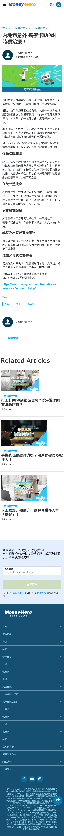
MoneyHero (24, 53)
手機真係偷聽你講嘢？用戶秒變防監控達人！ (32, 457)
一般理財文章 (20, 28)
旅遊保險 (32, 304)
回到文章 (13, 338)
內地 (7, 304)
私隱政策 (35, 829)
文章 (5, 28)
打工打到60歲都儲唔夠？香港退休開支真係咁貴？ (30, 402)
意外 (18, 304)
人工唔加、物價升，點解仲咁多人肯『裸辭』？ (30, 512)
